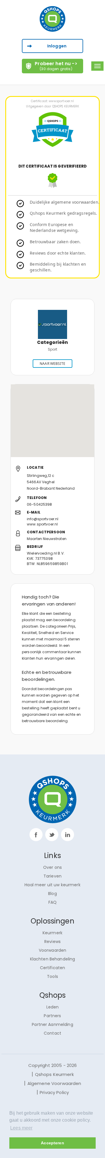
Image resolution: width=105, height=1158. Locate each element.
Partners (52, 1016)
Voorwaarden (52, 950)
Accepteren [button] (52, 1143)
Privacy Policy (54, 1092)
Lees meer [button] (21, 1127)
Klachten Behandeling (52, 959)
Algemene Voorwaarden (54, 1083)
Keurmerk (52, 933)
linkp (67, 834)
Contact (52, 1033)
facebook (36, 834)
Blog (52, 893)
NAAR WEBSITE (52, 363)
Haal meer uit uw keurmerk (52, 885)
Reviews (52, 941)
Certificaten (52, 968)
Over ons (52, 867)
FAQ (52, 902)
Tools (52, 976)
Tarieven (52, 876)
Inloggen (56, 46)
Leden (52, 1007)
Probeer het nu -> (56, 65)
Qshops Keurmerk (54, 1074)
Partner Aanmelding (52, 1024)
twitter (51, 834)
